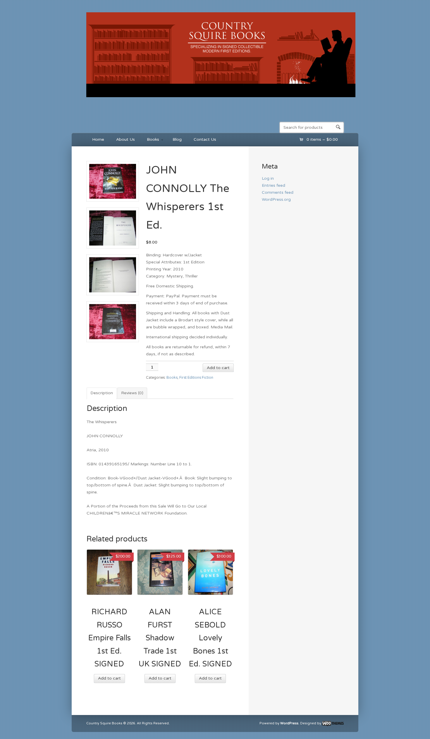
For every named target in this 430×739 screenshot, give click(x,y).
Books (150, 140)
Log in (268, 178)
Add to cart (218, 367)
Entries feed (273, 185)
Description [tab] (101, 392)
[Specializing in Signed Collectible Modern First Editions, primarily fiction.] (220, 98)
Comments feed (277, 192)
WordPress (289, 724)
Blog (177, 139)
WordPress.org (276, 199)
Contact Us (205, 139)
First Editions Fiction (196, 377)
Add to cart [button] (109, 678)
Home (98, 139)
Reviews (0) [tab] (132, 392)
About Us (125, 139)
